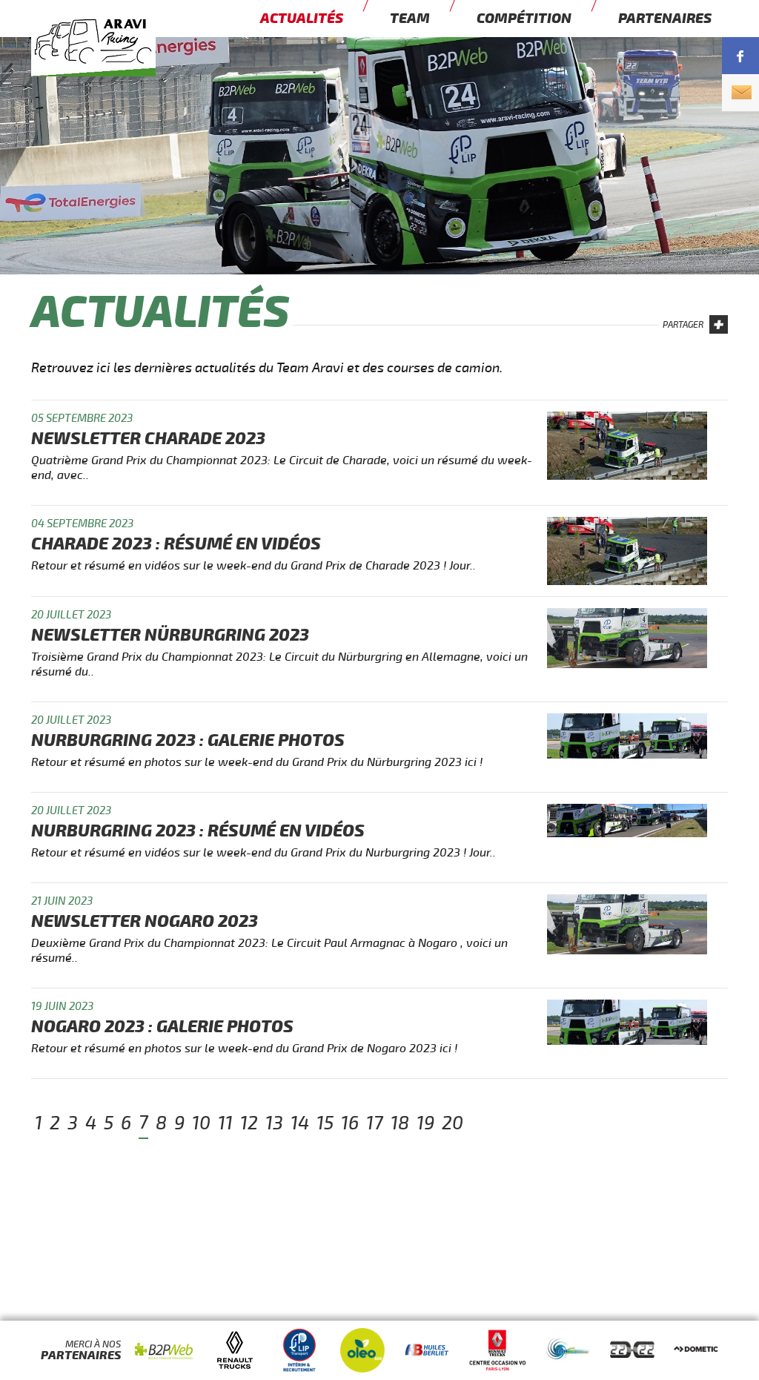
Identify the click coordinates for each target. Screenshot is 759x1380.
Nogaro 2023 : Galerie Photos (162, 1026)
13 (274, 1123)
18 (400, 1123)
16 (350, 1123)
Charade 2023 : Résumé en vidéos (176, 544)
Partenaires (665, 18)
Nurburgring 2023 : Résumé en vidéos (198, 831)
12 (249, 1123)
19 (425, 1123)
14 (300, 1123)
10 (201, 1123)
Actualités (301, 18)
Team (410, 18)
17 (374, 1123)
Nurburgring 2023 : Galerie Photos (188, 740)
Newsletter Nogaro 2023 (144, 921)
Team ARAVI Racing (120, 64)
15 (325, 1123)
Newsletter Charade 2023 (148, 438)
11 (225, 1123)
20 (452, 1123)
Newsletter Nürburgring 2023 (170, 635)
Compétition (524, 18)
